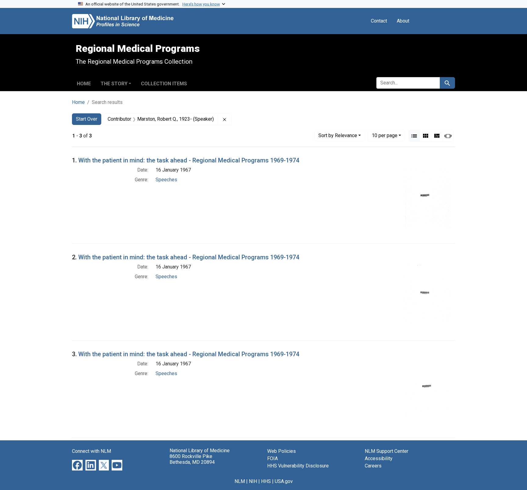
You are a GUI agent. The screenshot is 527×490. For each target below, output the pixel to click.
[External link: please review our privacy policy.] (77, 465)
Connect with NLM (91, 451)
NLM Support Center (386, 451)
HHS (266, 481)
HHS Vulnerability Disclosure (298, 466)
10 (384, 135)
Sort (337, 135)
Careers (373, 466)
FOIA (272, 458)
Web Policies (281, 451)
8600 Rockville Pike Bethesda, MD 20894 (192, 459)
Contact (379, 21)
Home (84, 84)
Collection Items (164, 84)
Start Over (86, 119)
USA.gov (284, 481)
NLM (240, 481)
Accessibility (379, 458)
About (403, 21)
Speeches (166, 180)
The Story (114, 84)
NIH (253, 481)
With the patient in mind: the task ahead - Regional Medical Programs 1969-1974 (188, 160)
